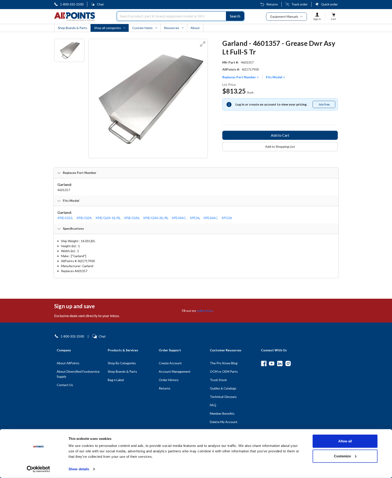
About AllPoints (68, 363)
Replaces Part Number (239, 77)
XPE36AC (210, 218)
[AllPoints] (74, 16)
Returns (272, 4)
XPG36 (227, 218)
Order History (169, 380)
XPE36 (194, 218)
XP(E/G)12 (64, 218)
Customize (342, 456)
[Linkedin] (280, 363)
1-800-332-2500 (71, 4)
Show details (79, 469)
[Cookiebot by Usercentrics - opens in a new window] (38, 469)
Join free (326, 105)
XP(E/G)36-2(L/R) (155, 218)
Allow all (345, 441)
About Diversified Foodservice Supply (78, 374)
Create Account (170, 363)
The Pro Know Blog (224, 363)
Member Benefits (222, 413)
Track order (299, 4)
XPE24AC (179, 218)
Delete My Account (224, 422)
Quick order (329, 4)
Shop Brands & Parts (122, 371)
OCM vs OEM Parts (224, 371)
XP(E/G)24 (83, 218)
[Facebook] (264, 363)
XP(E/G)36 (131, 218)
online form (205, 311)
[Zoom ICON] (202, 47)
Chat (100, 4)
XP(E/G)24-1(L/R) (108, 218)
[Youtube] (271, 363)
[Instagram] (288, 363)
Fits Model (274, 77)
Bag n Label (116, 380)
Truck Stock (218, 380)
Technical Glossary (223, 397)
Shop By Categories (122, 363)
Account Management (175, 371)
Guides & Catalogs (223, 388)
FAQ (213, 405)
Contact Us (65, 385)
